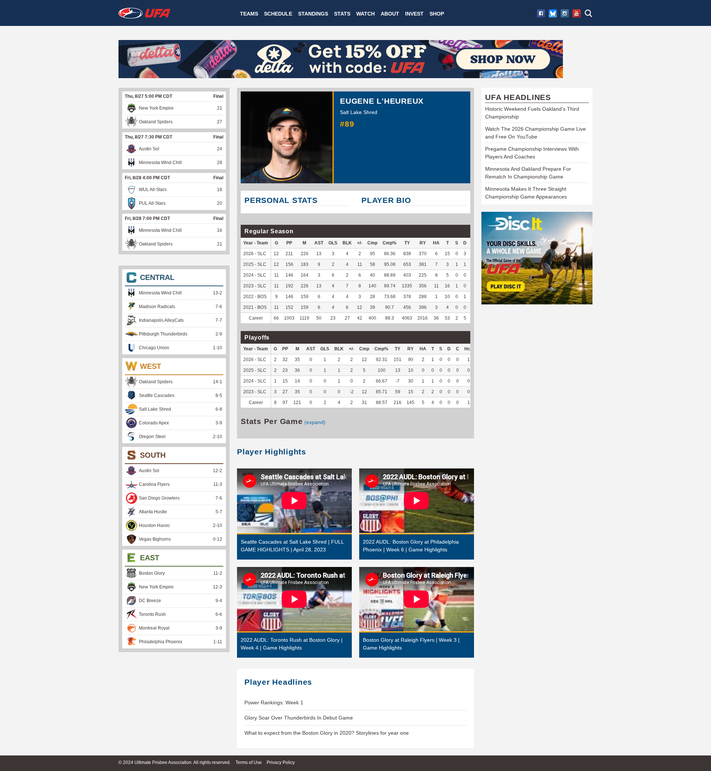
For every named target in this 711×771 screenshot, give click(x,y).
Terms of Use (249, 762)
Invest (414, 14)
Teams (249, 14)
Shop (437, 14)
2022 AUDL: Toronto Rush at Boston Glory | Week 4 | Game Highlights (292, 644)
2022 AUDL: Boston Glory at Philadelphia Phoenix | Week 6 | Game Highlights (411, 546)
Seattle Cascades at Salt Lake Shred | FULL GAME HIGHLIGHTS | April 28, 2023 (292, 546)
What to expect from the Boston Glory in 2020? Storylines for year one (326, 733)
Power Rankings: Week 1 (273, 702)
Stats (342, 14)
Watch (365, 14)
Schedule (278, 14)
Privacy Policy (281, 762)
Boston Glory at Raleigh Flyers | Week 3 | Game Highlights (411, 644)
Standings (313, 14)
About (390, 14)
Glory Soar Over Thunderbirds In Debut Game (298, 718)
